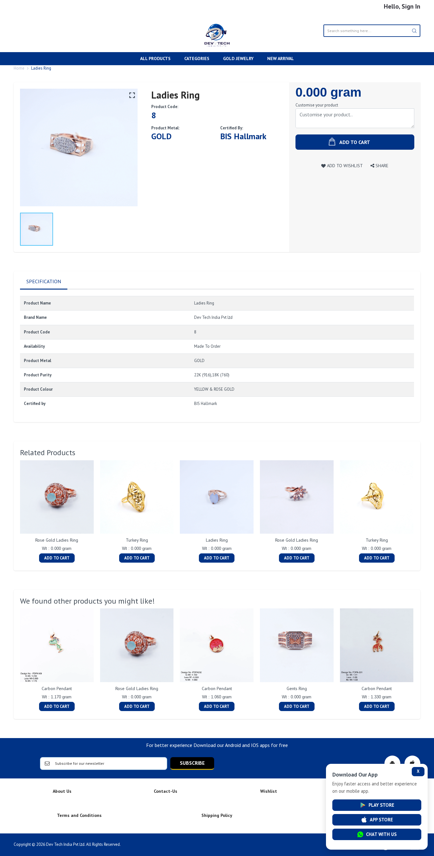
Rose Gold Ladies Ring (56, 540)
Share (381, 165)
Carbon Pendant (57, 688)
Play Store (381, 805)
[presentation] (13, 512)
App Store (381, 820)
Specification (43, 281)
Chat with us (381, 834)
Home (19, 68)
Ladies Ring (217, 540)
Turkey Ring (137, 540)
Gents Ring (297, 688)
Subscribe (192, 763)
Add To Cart (57, 558)
